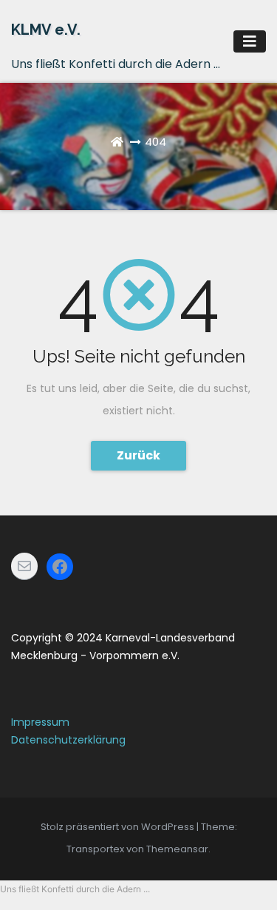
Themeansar (177, 849)
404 (155, 141)
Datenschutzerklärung (68, 739)
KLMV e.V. (46, 29)
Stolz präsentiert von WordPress (118, 827)
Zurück (138, 455)
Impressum (40, 722)
